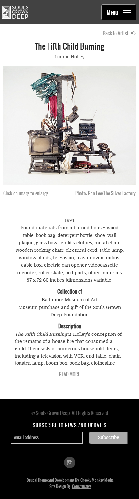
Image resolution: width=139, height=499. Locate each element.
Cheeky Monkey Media (97, 480)
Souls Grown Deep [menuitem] (15, 12)
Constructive (81, 486)
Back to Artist (115, 33)
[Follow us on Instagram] (69, 462)
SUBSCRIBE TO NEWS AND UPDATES (70, 425)
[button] (69, 125)
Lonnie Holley (69, 57)
